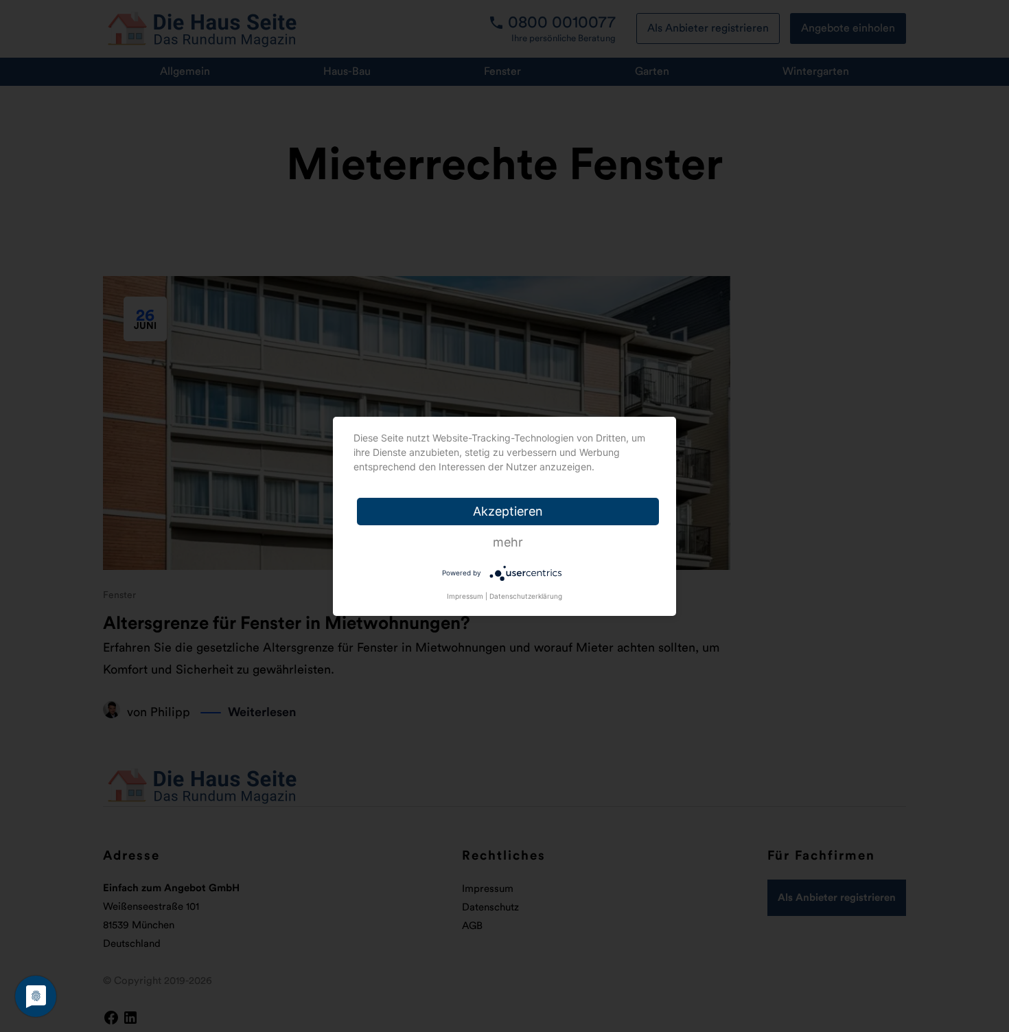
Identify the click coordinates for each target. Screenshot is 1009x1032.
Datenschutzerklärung (525, 596)
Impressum (465, 596)
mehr (508, 542)
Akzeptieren (508, 511)
